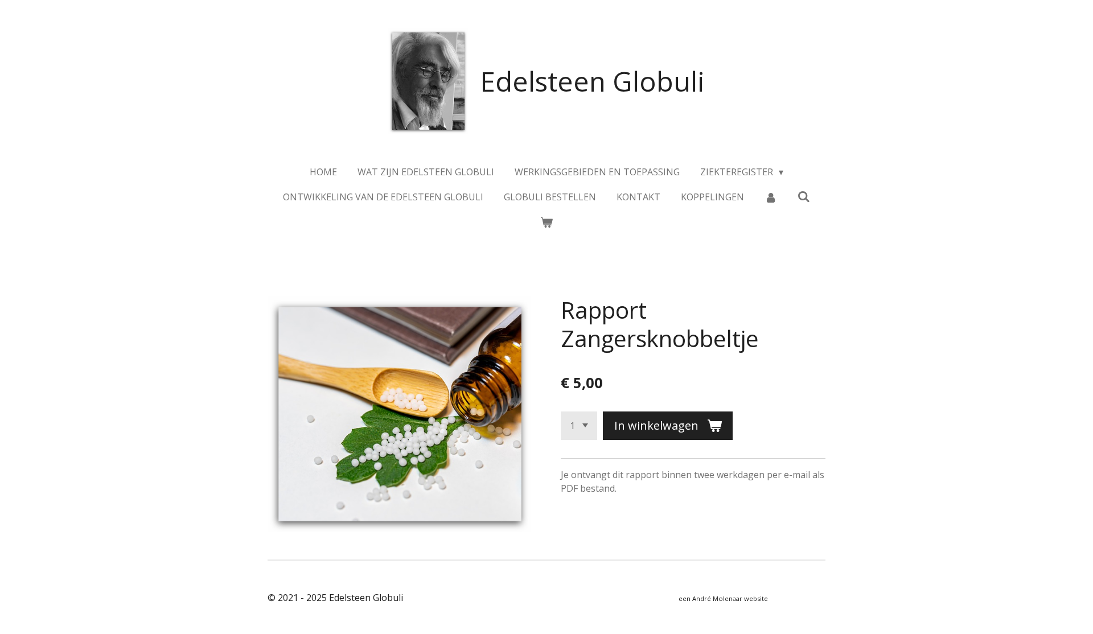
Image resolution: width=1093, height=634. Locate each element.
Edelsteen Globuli (592, 81)
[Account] (770, 197)
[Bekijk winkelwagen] (546, 222)
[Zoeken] (803, 196)
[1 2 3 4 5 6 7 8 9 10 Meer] (579, 425)
